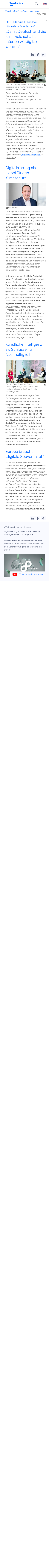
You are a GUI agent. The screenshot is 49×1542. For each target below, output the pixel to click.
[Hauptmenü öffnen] (4, 4)
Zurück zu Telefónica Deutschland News (22, 11)
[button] (32, 55)
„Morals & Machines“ (31, 154)
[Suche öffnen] (37, 4)
